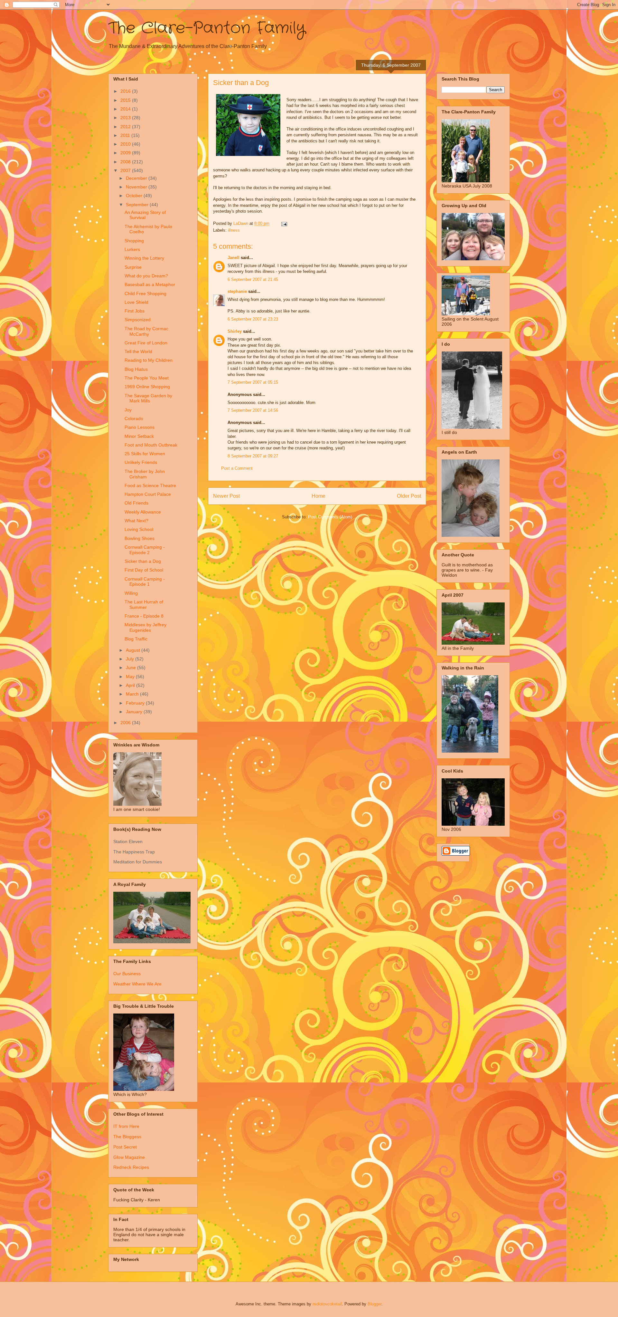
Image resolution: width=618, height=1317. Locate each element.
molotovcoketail (327, 1304)
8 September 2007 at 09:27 (253, 456)
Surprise (133, 267)
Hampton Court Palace (148, 494)
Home (318, 496)
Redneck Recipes (131, 1167)
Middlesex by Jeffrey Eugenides (145, 627)
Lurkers (132, 249)
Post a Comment (237, 468)
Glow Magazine (129, 1157)
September (138, 204)
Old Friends (136, 502)
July (130, 658)
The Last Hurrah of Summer (144, 604)
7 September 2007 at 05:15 (253, 382)
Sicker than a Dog (143, 561)
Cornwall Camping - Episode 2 (145, 549)
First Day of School (144, 569)
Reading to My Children (149, 360)
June (131, 667)
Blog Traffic (136, 638)
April (131, 685)
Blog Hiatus (136, 369)
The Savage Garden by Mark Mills (148, 398)
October (135, 195)
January (135, 711)
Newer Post (226, 496)
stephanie (237, 291)
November (137, 186)
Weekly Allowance (143, 511)
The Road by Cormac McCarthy (146, 331)
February (136, 703)
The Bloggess (127, 1136)
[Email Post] (283, 223)
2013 (126, 117)
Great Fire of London (146, 342)
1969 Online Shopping (147, 386)
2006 (126, 722)
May (131, 676)
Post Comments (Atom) (330, 516)
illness (234, 230)
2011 (125, 135)
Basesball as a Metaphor (150, 284)
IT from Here (126, 1126)
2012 (126, 126)
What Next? (136, 520)
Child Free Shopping (145, 293)
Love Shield (136, 302)
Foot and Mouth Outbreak (151, 444)
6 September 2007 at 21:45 (253, 279)
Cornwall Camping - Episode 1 (145, 581)
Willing (131, 593)
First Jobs (135, 310)
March (133, 694)
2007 (126, 170)
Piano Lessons (139, 427)
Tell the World (138, 351)
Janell (233, 257)
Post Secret (125, 1146)
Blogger (374, 1304)
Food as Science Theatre (150, 485)
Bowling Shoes (139, 538)
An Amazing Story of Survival (145, 215)
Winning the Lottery (144, 258)
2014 (126, 108)
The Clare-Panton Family (206, 28)
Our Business (127, 973)
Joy (128, 409)
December (137, 178)
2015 (126, 100)
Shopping (134, 240)
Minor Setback (139, 436)
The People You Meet (147, 377)
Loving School (139, 529)
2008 (126, 161)
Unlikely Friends (141, 462)
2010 (126, 144)
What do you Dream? (146, 275)
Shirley (235, 331)
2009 (126, 152)
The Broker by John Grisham (145, 474)
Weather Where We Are (137, 983)
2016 (126, 91)
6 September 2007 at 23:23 (253, 319)
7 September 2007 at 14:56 (253, 410)
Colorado (134, 418)
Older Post (409, 496)
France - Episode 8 (144, 616)
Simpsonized (138, 319)
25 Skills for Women (145, 453)
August (133, 650)
